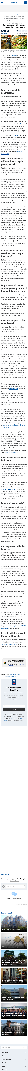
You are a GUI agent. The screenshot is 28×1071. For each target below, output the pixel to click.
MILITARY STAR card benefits (11, 452)
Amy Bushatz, (4, 33)
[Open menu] (2, 2)
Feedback (25, 904)
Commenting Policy (14, 881)
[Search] (22, 2)
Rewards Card (13, 388)
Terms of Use (13, 718)
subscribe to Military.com (9, 644)
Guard (22, 124)
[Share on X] (20, 31)
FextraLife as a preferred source (16, 665)
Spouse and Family (14, 14)
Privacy (20, 904)
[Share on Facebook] (17, 31)
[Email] (23, 31)
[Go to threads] (2, 31)
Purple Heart (15, 135)
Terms (17, 904)
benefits (14, 55)
